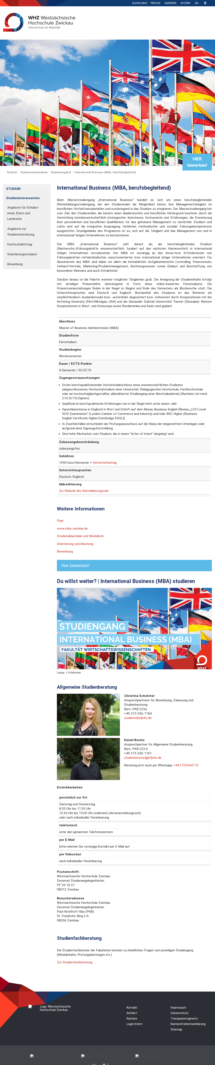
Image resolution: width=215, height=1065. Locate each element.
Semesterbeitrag (105, 463)
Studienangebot (61, 172)
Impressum (178, 1007)
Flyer (60, 521)
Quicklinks (139, 3)
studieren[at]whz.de (138, 718)
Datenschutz (180, 1013)
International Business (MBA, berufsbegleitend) (105, 172)
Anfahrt (132, 1013)
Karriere (171, 3)
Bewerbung (65, 551)
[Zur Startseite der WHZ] (3, 172)
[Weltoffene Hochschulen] (103, 1056)
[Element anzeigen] (48, 187)
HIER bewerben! (197, 162)
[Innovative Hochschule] (51, 1056)
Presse (155, 3)
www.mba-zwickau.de (72, 528)
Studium (12, 172)
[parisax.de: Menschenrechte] (160, 1056)
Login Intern (134, 1024)
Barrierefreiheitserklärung (188, 1024)
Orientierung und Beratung (75, 544)
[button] (205, 3)
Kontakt (132, 1007)
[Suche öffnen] (211, 3)
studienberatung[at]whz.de (142, 758)
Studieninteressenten (34, 172)
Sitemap (176, 1029)
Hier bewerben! (75, 565)
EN (196, 3)
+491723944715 (186, 765)
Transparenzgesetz (184, 1018)
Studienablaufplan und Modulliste (80, 536)
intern (185, 3)
